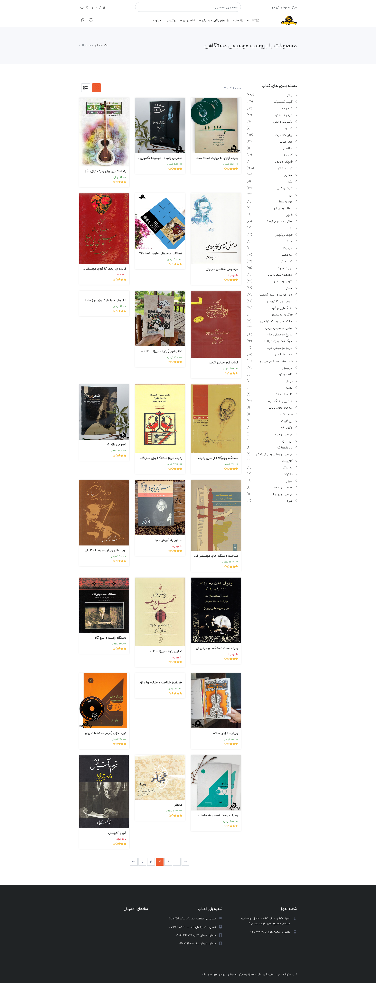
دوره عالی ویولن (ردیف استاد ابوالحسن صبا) (98, 550)
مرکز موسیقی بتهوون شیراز (228, 974)
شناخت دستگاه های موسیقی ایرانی (214, 555)
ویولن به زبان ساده (225, 733)
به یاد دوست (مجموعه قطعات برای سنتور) (210, 815)
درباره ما (156, 20)
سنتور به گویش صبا (168, 540)
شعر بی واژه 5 (116, 444)
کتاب (253, 20)
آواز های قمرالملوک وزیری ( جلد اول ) (103, 300)
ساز (238, 20)
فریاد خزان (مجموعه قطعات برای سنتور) (100, 733)
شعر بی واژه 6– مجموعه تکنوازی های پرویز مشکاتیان (147, 158)
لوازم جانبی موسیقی (214, 20)
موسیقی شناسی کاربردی (222, 269)
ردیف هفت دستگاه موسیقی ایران (215, 648)
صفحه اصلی (101, 45)
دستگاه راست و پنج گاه (110, 637)
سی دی (188, 20)
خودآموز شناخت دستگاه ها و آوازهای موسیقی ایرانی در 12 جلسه (140, 682)
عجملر (178, 804)
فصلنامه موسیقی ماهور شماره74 (160, 253)
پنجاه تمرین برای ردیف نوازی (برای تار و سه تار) (96, 171)
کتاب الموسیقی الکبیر (223, 362)
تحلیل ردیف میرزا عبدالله (166, 651)
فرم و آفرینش (117, 833)
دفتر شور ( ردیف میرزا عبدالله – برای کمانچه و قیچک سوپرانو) (142, 351)
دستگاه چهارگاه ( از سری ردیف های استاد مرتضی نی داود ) (199, 458)
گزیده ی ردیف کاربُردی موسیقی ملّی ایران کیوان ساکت (90, 268)
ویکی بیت (170, 20)
